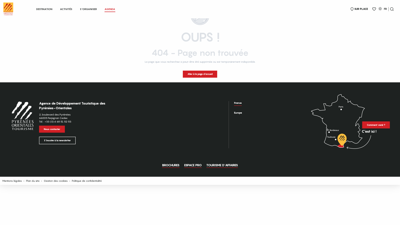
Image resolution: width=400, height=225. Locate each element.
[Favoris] (374, 9)
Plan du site (33, 180)
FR (385, 8)
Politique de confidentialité (87, 180)
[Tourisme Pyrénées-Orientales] (8, 8)
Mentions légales (12, 180)
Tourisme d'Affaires (222, 165)
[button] (391, 9)
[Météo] (380, 9)
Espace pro (193, 165)
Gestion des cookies (56, 180)
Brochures (171, 165)
